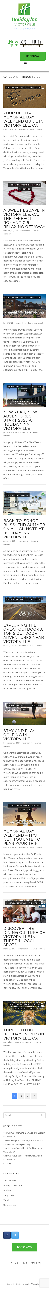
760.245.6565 (24, 29)
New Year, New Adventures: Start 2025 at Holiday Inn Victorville (20, 420)
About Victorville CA (12, 1180)
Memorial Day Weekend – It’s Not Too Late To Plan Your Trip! (21, 837)
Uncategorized (9, 1205)
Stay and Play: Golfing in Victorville (19, 735)
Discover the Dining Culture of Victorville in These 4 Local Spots (24, 937)
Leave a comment (36, 129)
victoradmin (21, 129)
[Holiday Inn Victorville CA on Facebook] (7, 1235)
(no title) (7, 1163)
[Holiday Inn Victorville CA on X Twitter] (15, 1235)
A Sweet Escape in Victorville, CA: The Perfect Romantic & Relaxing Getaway (24, 218)
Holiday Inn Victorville (16, 87)
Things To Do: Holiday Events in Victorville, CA (23, 1034)
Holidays (36, 185)
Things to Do (34, 87)
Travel (25, 390)
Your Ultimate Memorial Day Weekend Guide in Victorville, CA (23, 119)
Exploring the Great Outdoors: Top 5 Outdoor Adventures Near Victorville (23, 633)
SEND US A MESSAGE (24, 1263)
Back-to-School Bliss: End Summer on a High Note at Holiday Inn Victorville (24, 529)
